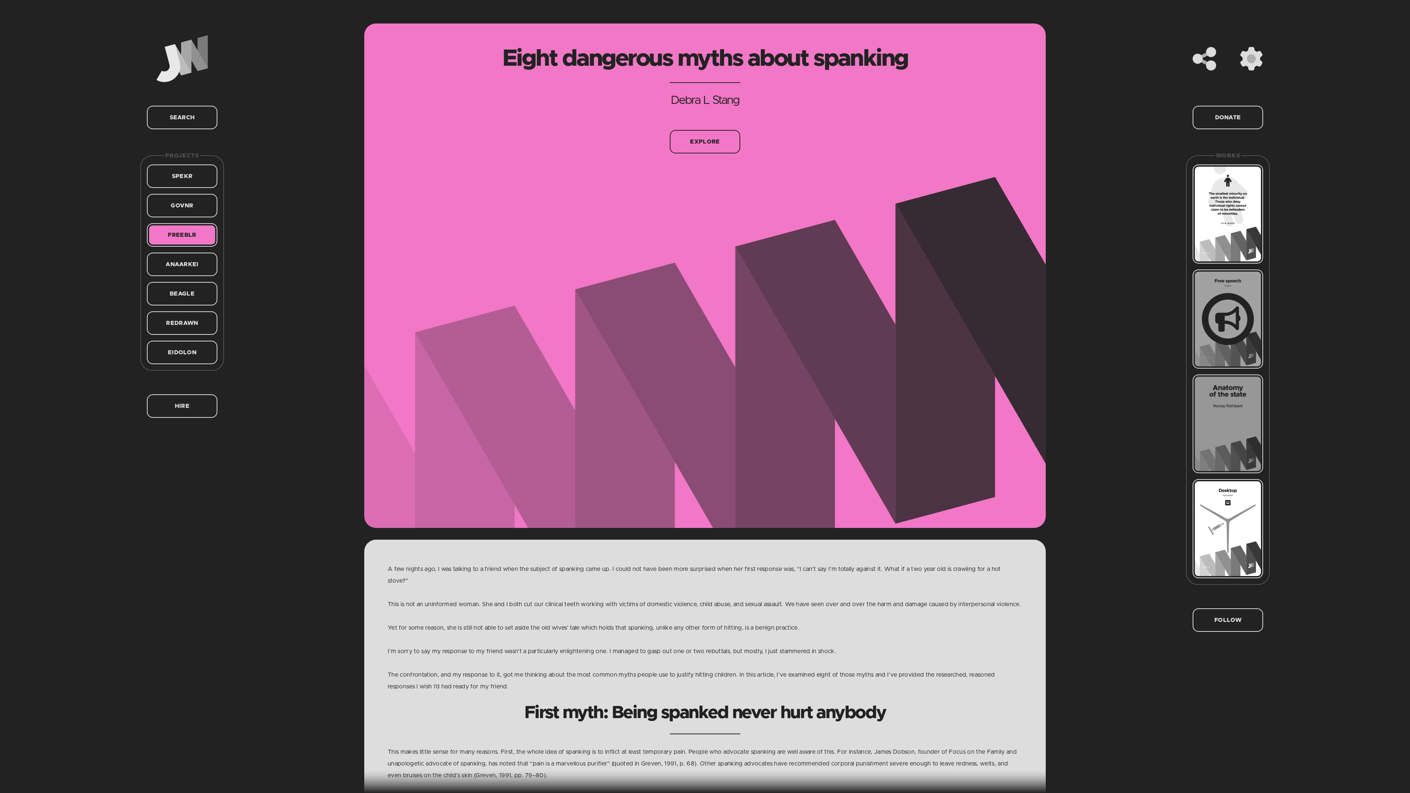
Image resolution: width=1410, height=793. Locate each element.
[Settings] (1251, 58)
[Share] (1204, 58)
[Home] (182, 58)
